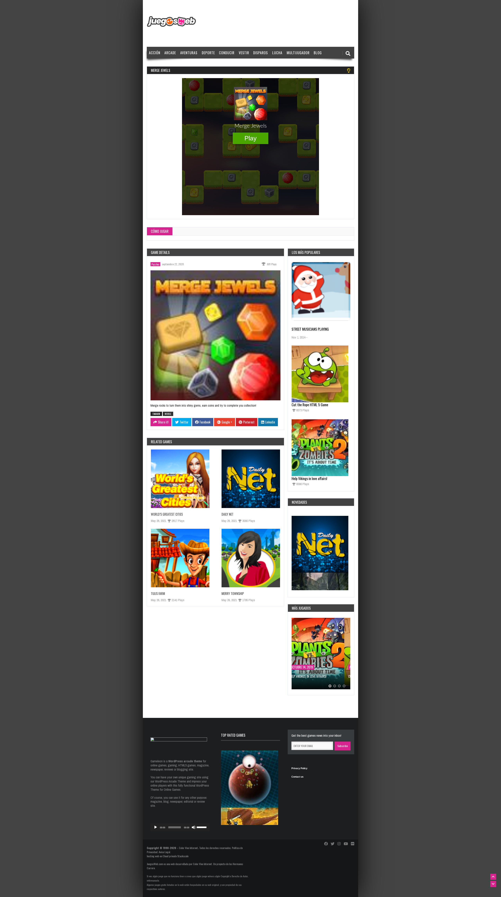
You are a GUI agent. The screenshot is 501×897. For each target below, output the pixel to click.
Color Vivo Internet (188, 848)
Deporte (208, 52)
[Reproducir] (156, 827)
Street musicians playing (310, 329)
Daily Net (227, 514)
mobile (168, 413)
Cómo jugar (160, 231)
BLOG (318, 52)
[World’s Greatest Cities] (180, 478)
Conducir (226, 52)
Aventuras (188, 52)
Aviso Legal (164, 852)
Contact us (297, 776)
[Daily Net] (251, 478)
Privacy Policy (299, 768)
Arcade (170, 52)
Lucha (277, 52)
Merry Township (233, 593)
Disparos (260, 52)
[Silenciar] (194, 827)
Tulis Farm (158, 593)
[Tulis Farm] (180, 558)
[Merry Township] (251, 558)
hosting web (153, 856)
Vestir (244, 52)
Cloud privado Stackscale (175, 856)
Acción (154, 52)
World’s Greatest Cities (167, 514)
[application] (180, 827)
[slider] (202, 826)
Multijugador (298, 52)
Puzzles (155, 264)
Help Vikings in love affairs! (309, 478)
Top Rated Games (233, 735)
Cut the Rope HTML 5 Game (310, 404)
